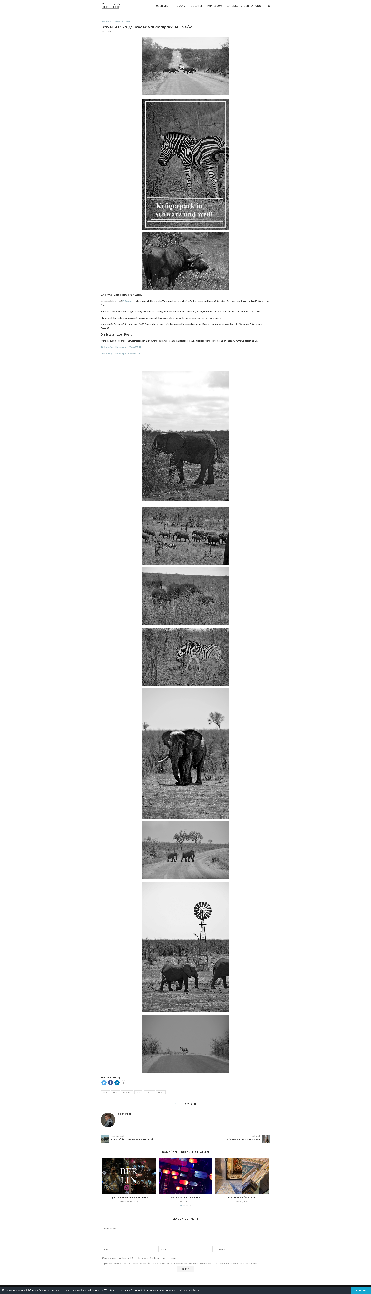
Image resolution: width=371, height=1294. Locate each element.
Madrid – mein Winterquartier (185, 1197)
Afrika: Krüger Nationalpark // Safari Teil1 (121, 347)
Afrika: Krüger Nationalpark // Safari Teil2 (121, 353)
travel (161, 1092)
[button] (104, 1082)
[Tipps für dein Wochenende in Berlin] (129, 1176)
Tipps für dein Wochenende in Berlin (129, 1197)
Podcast (181, 5)
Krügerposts (128, 301)
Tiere (138, 1092)
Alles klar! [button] (361, 1290)
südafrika (127, 1092)
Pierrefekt (124, 1114)
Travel (127, 22)
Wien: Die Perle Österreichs (242, 1197)
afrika (105, 1092)
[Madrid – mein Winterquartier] (185, 1176)
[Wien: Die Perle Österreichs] (242, 1176)
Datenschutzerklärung (244, 5)
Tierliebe (116, 22)
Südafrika (105, 22)
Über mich (163, 5)
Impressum (214, 5)
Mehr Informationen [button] (190, 1290)
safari (115, 1092)
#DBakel (197, 5)
